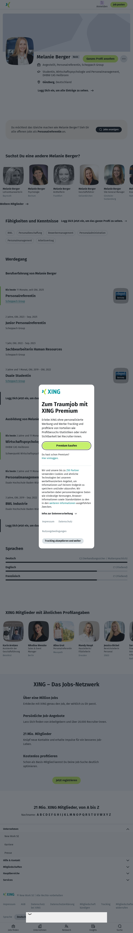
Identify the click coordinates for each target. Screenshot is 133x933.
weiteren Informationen (62, 503)
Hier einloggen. (50, 458)
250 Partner (72, 470)
